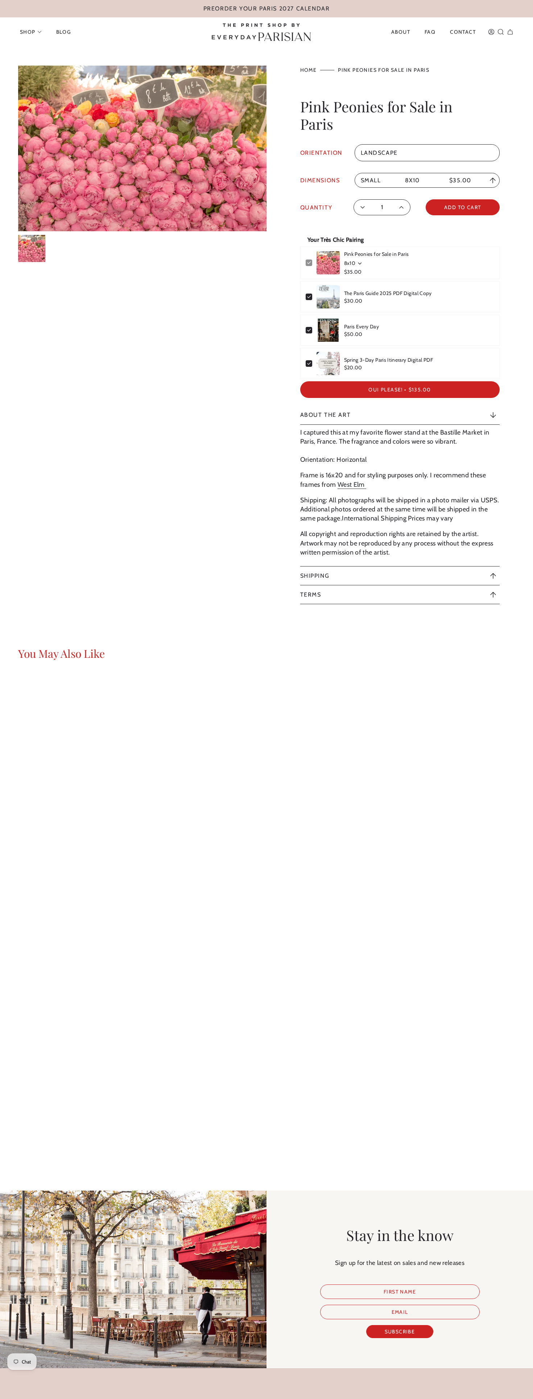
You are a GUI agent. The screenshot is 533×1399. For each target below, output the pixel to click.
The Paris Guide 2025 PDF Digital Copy (388, 293)
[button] (31, 32)
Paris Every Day (361, 326)
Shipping (315, 575)
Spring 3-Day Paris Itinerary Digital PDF (388, 360)
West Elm (352, 485)
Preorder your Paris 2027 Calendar (266, 8)
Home (308, 70)
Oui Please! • (399, 389)
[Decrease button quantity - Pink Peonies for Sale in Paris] (365, 207)
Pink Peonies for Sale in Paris (376, 254)
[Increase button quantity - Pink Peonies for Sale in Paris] (399, 207)
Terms (310, 594)
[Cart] (510, 32)
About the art (325, 414)
